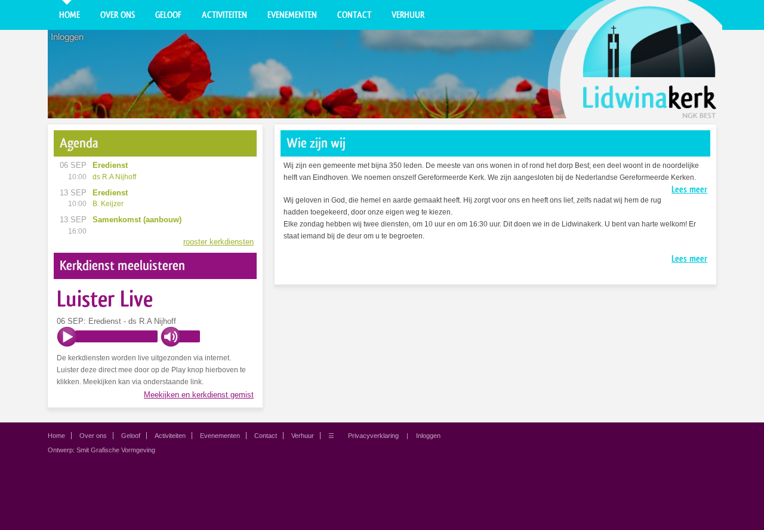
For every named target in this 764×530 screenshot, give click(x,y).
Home (69, 15)
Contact (354, 15)
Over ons (117, 15)
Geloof (168, 15)
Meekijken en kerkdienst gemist (199, 394)
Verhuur (408, 15)
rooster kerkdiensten (218, 241)
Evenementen (292, 15)
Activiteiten (224, 15)
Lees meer (689, 189)
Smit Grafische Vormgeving (115, 450)
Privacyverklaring (373, 435)
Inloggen (67, 37)
